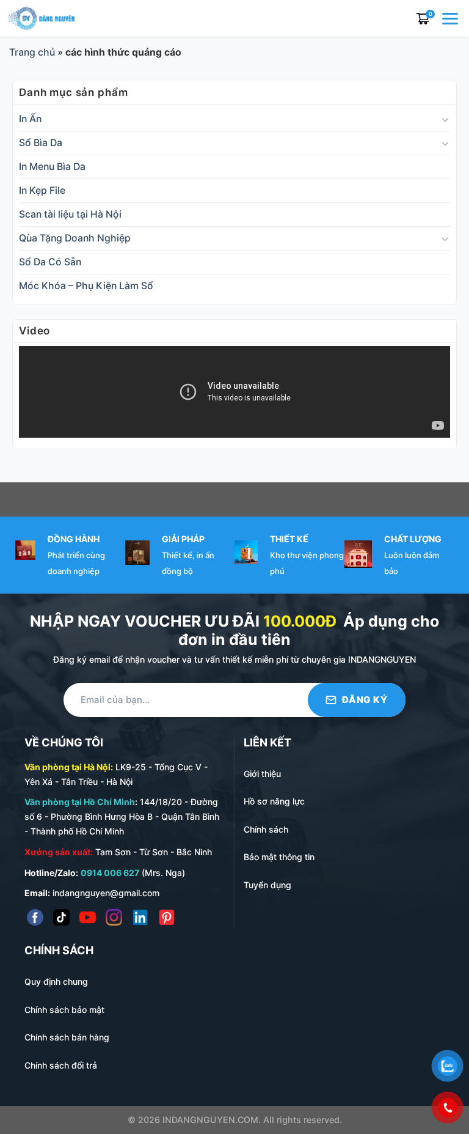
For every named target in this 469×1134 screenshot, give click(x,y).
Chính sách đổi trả (60, 1065)
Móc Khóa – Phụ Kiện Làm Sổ (86, 286)
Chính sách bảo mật (64, 1009)
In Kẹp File (42, 190)
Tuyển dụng (267, 885)
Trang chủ (32, 52)
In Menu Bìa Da (52, 166)
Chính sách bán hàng (66, 1037)
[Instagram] (114, 917)
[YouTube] (87, 917)
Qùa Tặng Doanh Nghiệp (75, 238)
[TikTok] (61, 917)
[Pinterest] (166, 917)
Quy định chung (56, 981)
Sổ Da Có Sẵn (50, 262)
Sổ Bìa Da (40, 143)
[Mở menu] (451, 18)
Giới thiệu (262, 773)
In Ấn (30, 119)
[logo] (42, 17)
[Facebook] (35, 917)
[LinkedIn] (140, 917)
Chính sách (266, 829)
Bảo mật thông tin (279, 857)
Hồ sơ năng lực (274, 801)
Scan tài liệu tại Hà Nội (70, 214)
